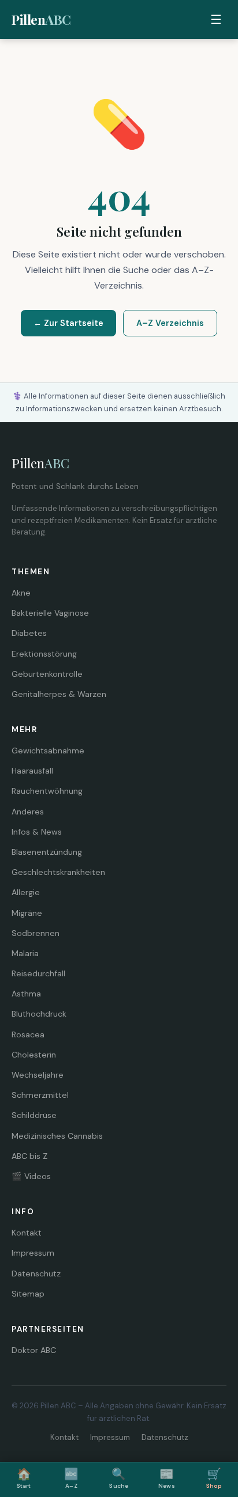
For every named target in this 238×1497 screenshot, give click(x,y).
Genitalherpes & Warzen (59, 694)
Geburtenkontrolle (47, 674)
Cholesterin (34, 1054)
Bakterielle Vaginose (50, 613)
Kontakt (27, 1232)
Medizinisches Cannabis (57, 1136)
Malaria (25, 953)
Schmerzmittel (40, 1095)
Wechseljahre (38, 1075)
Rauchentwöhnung (47, 791)
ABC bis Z (29, 1156)
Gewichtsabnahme (48, 750)
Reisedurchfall (38, 973)
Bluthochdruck (39, 1014)
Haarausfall (32, 770)
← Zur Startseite (68, 323)
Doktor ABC (34, 1350)
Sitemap (28, 1293)
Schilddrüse (34, 1115)
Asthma (26, 993)
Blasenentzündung (47, 852)
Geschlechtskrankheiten (58, 872)
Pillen (41, 19)
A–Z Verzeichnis (170, 323)
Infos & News (37, 832)
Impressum (33, 1253)
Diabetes (29, 633)
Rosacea (28, 1034)
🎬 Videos (31, 1176)
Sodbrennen (36, 933)
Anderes (28, 811)
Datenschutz (36, 1273)
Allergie (26, 892)
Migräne (27, 913)
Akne (21, 593)
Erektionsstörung (44, 654)
